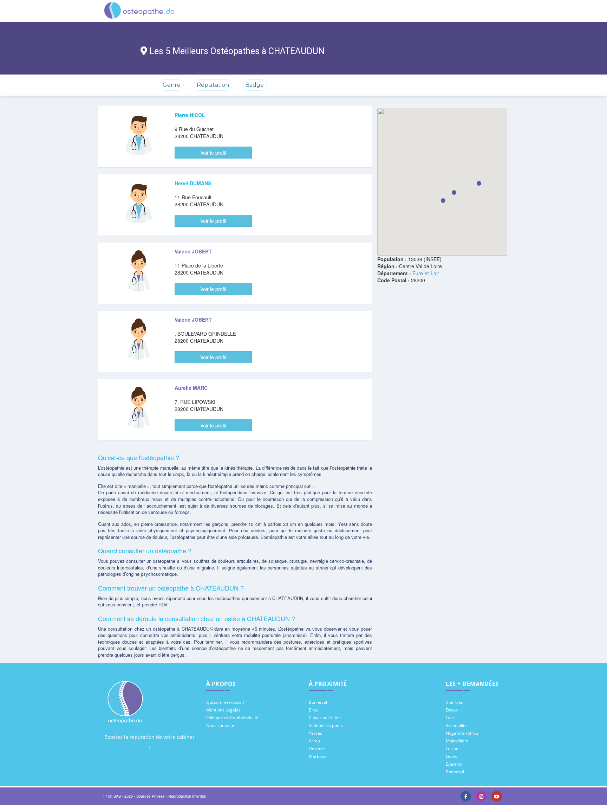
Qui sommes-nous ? (225, 702)
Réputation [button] (213, 85)
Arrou (314, 741)
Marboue (318, 756)
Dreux (452, 710)
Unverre (317, 749)
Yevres (315, 733)
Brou (313, 710)
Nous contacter (221, 725)
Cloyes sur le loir (325, 718)
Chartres (454, 702)
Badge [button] (254, 85)
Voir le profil (213, 152)
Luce (450, 718)
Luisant (453, 749)
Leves (451, 756)
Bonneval (318, 702)
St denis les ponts (326, 725)
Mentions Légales (223, 710)
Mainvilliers (457, 741)
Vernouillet (456, 725)
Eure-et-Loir (425, 273)
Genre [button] (172, 85)
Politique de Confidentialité (232, 718)
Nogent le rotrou (462, 733)
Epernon (454, 764)
